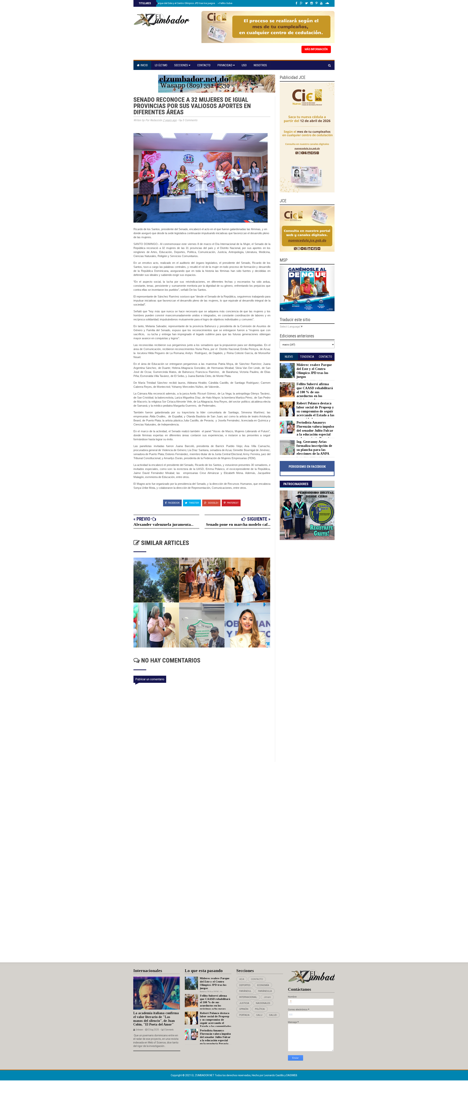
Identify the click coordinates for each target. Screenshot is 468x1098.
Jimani (267, 997)
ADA (241, 979)
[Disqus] (204, 810)
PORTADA (244, 1015)
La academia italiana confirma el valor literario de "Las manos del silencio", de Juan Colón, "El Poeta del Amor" (156, 1018)
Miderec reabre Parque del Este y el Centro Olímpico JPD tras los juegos (176, 3)
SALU (259, 1015)
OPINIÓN (243, 1009)
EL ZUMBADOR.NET (203, 1075)
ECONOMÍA (263, 985)
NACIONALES (263, 1003)
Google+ (212, 502)
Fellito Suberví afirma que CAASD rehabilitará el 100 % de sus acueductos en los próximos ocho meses (315, 392)
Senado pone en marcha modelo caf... (238, 524)
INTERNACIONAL (248, 997)
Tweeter (193, 502)
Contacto (203, 65)
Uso (244, 65)
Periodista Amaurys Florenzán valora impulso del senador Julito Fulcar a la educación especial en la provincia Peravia (315, 430)
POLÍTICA (260, 1009)
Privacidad (225, 65)
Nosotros (260, 65)
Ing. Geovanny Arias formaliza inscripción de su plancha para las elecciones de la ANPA (314, 447)
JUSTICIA (244, 1003)
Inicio (144, 65)
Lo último (161, 65)
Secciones (181, 65)
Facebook (173, 502)
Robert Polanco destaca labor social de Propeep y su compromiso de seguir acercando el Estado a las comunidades (315, 411)
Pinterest (233, 502)
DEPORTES (244, 985)
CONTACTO (257, 979)
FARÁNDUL (245, 991)
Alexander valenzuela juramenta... (163, 524)
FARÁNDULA (265, 991)
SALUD (273, 1015)
